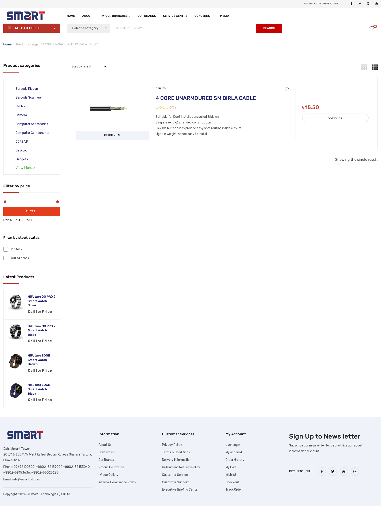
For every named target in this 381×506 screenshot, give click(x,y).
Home (71, 15)
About (87, 15)
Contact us (107, 452)
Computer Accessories (32, 124)
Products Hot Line (111, 467)
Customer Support (175, 482)
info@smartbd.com (26, 479)
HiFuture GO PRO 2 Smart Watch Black (42, 330)
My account (234, 452)
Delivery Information (176, 460)
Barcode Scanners (29, 97)
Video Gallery (108, 475)
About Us (105, 445)
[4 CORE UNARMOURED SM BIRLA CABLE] (112, 90)
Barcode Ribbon (27, 89)
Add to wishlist (287, 89)
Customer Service (175, 475)
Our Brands (147, 15)
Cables (20, 106)
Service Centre (175, 15)
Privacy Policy (172, 445)
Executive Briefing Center (180, 489)
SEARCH (269, 28)
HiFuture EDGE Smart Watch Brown (39, 360)
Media (225, 15)
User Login (233, 445)
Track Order (234, 489)
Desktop (22, 150)
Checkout (232, 482)
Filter (30, 211)
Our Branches (116, 15)
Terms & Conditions (176, 452)
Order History (235, 460)
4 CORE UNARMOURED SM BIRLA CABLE (206, 98)
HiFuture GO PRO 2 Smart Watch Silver (42, 301)
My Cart (231, 467)
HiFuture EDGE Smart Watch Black (39, 389)
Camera (21, 115)
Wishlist (231, 475)
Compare (335, 117)
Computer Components (32, 133)
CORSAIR (22, 142)
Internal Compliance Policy (117, 482)
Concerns (202, 15)
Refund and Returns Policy (181, 467)
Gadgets (22, 159)
